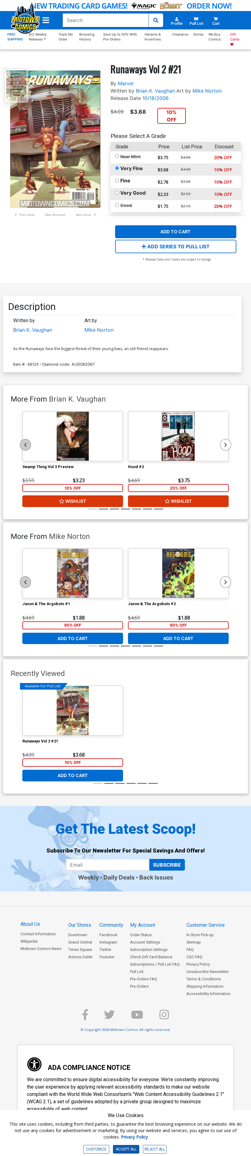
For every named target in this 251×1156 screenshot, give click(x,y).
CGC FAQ (194, 957)
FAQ (190, 949)
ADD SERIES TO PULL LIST (178, 246)
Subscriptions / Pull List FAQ (155, 964)
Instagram (108, 942)
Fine (125, 180)
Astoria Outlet (80, 957)
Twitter (105, 949)
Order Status (141, 935)
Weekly (88, 877)
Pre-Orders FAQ (143, 979)
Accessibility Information (208, 993)
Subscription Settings (149, 949)
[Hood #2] (178, 436)
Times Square (80, 949)
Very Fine (131, 168)
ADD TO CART (175, 231)
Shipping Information (204, 986)
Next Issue (83, 214)
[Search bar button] (155, 20)
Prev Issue (27, 214)
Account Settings (145, 942)
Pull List (137, 971)
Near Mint (130, 156)
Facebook (108, 935)
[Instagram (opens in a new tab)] (164, 1017)
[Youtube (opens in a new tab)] (137, 1017)
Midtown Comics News (41, 948)
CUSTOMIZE (96, 1149)
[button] (46, 20)
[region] (25, 445)
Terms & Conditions (203, 979)
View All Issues (55, 214)
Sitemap (193, 942)
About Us (30, 924)
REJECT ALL (154, 1149)
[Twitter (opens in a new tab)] (109, 1017)
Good (126, 205)
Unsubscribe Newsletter (207, 971)
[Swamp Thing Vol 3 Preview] (72, 436)
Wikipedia (29, 941)
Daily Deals (119, 877)
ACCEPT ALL (126, 1149)
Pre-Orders (139, 986)
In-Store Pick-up (200, 935)
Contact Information (38, 934)
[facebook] (85, 1017)
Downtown (77, 935)
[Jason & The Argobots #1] (72, 573)
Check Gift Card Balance (151, 957)
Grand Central (80, 942)
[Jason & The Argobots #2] (178, 573)
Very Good (133, 193)
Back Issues (156, 877)
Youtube (106, 957)
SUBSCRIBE (167, 865)
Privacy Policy (198, 964)
